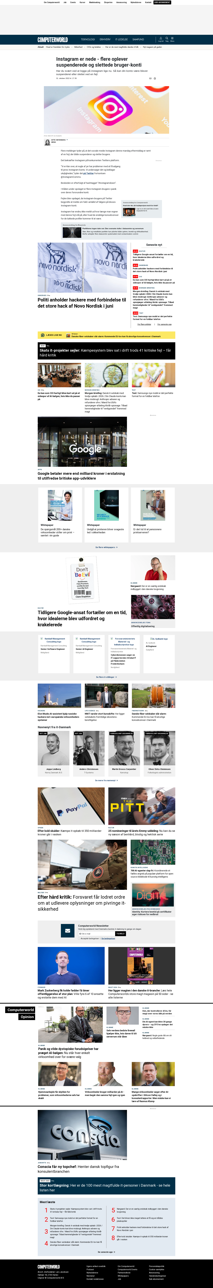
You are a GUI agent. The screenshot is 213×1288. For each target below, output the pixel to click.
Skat (43, 346)
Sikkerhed (78, 47)
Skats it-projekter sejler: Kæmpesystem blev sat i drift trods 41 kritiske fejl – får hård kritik (76, 1210)
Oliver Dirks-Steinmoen (159, 769)
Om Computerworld (52, 2)
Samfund (138, 39)
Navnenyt (91, 1276)
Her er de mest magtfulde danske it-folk (121, 47)
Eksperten (108, 2)
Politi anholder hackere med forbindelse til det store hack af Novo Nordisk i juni (109, 336)
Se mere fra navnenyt (105, 780)
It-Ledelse (121, 39)
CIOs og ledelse (94, 47)
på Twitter (88, 173)
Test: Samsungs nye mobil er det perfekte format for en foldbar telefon (74, 1219)
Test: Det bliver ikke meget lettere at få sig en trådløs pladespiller (140, 1219)
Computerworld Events (127, 1269)
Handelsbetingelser (157, 1276)
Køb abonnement (162, 2)
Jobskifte (42, 1163)
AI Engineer (151, 646)
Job (64, 2)
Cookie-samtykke (156, 1269)
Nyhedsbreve (136, 2)
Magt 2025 (45, 1181)
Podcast (90, 1269)
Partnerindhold (124, 1273)
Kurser (82, 2)
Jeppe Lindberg (53, 769)
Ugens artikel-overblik (96, 1266)
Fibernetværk (138, 711)
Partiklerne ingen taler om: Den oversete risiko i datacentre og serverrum (112, 228)
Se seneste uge (105, 1252)
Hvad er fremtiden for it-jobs (58, 47)
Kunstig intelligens (139, 867)
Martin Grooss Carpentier (124, 769)
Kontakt (148, 2)
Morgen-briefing (147, 288)
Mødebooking (94, 2)
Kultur (142, 251)
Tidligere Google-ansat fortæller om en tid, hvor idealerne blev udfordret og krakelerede (153, 257)
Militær (41, 892)
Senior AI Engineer (84, 649)
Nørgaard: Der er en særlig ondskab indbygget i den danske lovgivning (142, 1210)
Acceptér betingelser (90, 938)
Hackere (41, 711)
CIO (140, 277)
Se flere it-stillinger (105, 677)
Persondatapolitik (156, 1266)
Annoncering (121, 2)
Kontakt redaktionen (95, 1279)
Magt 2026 (112, 987)
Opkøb (40, 828)
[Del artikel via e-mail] (150, 78)
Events (73, 2)
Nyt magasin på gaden (152, 47)
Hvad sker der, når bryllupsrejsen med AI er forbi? (140, 205)
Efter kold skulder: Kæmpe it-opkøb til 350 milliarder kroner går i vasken (142, 1238)
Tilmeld (120, 934)
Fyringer (41, 987)
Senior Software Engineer (53, 649)
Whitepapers (123, 1276)
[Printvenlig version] (155, 78)
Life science (90, 711)
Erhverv (105, 39)
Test (141, 313)
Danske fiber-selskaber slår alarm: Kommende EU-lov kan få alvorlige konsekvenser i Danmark (76, 1243)
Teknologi (88, 39)
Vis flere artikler (144, 324)
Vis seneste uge (164, 324)
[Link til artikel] (82, 268)
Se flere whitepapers (106, 547)
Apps (40, 469)
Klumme (134, 583)
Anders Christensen (89, 769)
